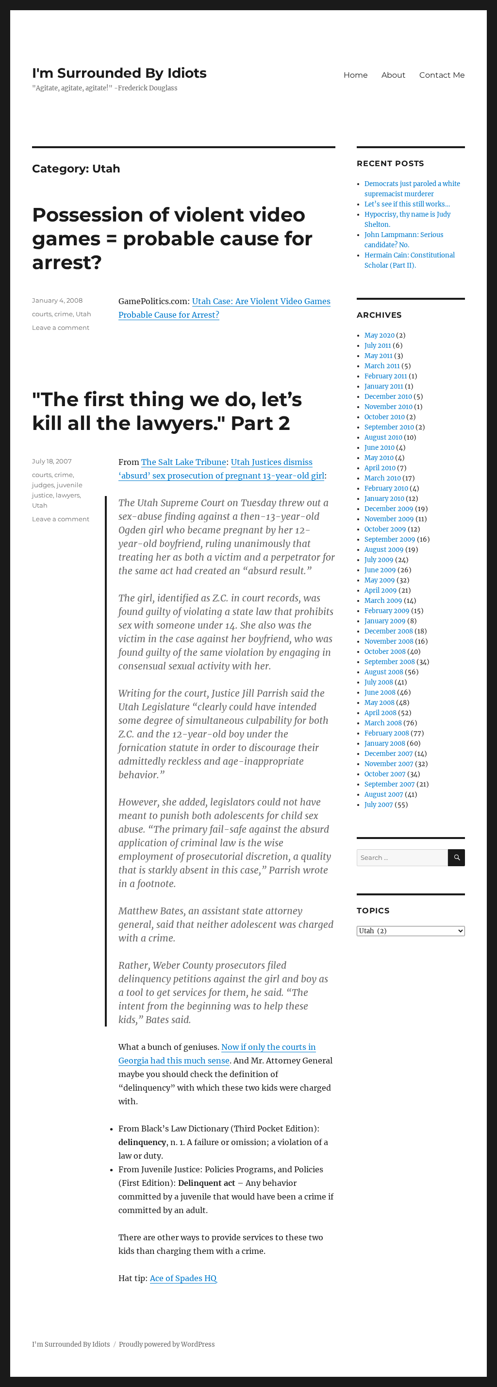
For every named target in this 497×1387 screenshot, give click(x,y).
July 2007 (378, 805)
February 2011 (385, 376)
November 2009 (389, 519)
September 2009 (389, 539)
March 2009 (383, 601)
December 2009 (389, 509)
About (393, 75)
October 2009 (385, 529)
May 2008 (379, 703)
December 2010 (388, 397)
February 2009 (387, 611)
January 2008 (384, 743)
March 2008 (383, 723)
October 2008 (385, 652)
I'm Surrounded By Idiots (119, 73)
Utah (83, 314)
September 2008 (389, 662)
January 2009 (385, 621)
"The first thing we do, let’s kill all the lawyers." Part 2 (167, 411)
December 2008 (388, 631)
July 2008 (378, 682)
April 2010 (380, 468)
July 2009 (379, 560)
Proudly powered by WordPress (167, 1344)
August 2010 (383, 437)
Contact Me (442, 75)
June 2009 (380, 570)
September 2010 (389, 427)
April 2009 (380, 590)
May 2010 (379, 458)
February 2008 (386, 733)
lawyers (68, 495)
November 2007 (389, 764)
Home (356, 75)
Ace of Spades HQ (183, 1278)
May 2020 (379, 335)
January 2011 (383, 386)
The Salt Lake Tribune (183, 462)
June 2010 (379, 448)
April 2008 (380, 713)
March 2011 (382, 366)
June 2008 (380, 692)
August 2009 (384, 550)
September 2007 (389, 784)
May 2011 (378, 356)
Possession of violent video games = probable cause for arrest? (172, 238)
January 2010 (384, 499)
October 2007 (385, 774)
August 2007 (383, 794)
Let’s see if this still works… (407, 204)
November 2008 (389, 641)
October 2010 (384, 417)
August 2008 (383, 672)
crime (63, 314)
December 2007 (388, 754)
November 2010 (388, 407)
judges (43, 485)
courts (41, 314)
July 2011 (377, 346)
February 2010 (386, 488)
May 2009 (379, 580)
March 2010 (382, 478)
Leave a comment (60, 327)
